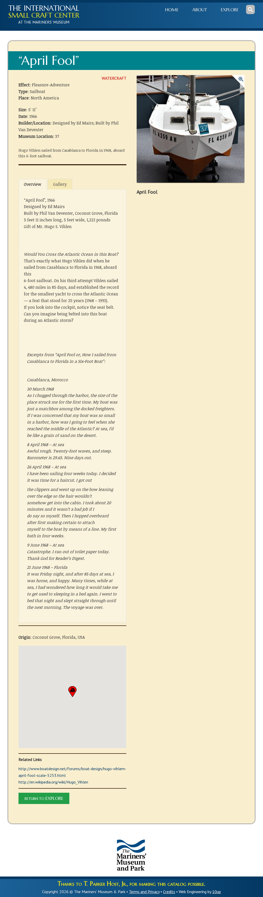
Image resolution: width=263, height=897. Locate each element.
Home (172, 10)
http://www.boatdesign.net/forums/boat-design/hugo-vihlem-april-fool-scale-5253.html (72, 772)
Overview (32, 184)
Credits (169, 891)
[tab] (32, 184)
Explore (230, 10)
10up (216, 891)
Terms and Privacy (144, 891)
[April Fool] (191, 131)
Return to (44, 798)
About (199, 10)
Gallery (60, 184)
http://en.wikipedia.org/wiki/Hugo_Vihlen (53, 782)
